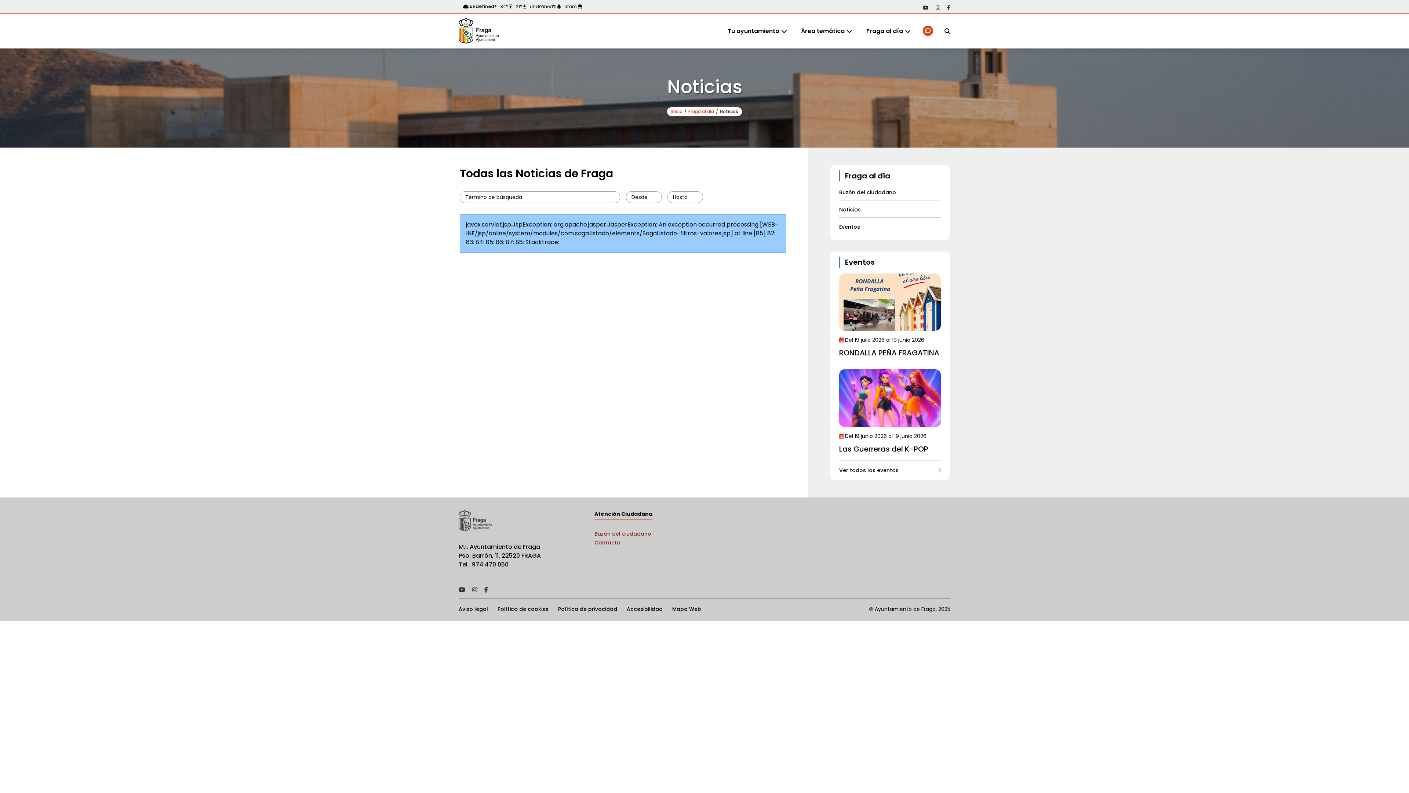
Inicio (676, 111)
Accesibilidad (645, 609)
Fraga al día (884, 31)
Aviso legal (473, 609)
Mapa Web (686, 609)
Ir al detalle (890, 302)
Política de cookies (523, 609)
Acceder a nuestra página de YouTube (926, 7)
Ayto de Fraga (479, 31)
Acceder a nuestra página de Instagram (938, 7)
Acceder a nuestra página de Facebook (948, 7)
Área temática (823, 31)
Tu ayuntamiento (753, 31)
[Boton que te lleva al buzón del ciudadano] (928, 31)
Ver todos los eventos (869, 470)
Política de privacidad (587, 609)
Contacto (607, 542)
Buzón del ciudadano (622, 533)
